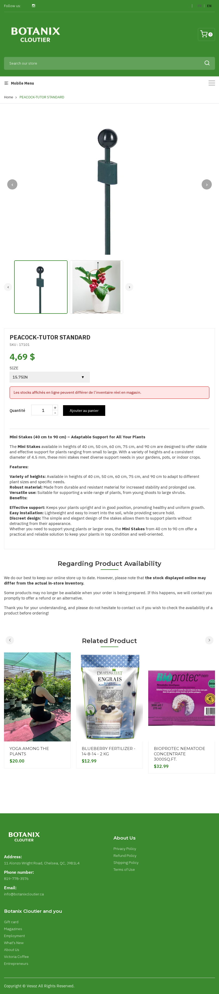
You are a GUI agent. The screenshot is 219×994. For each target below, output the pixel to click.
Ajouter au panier (84, 410)
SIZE (14, 367)
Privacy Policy (125, 848)
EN (209, 6)
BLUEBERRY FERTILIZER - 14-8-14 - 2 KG (108, 751)
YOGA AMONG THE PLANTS (29, 751)
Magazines (13, 928)
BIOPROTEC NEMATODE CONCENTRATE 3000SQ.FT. (179, 754)
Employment (14, 935)
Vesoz (32, 985)
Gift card (11, 921)
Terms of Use (124, 869)
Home (8, 97)
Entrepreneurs (16, 963)
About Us (11, 949)
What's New (14, 942)
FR (200, 6)
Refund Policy (125, 855)
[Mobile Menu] (212, 83)
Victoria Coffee (16, 956)
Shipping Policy (126, 862)
